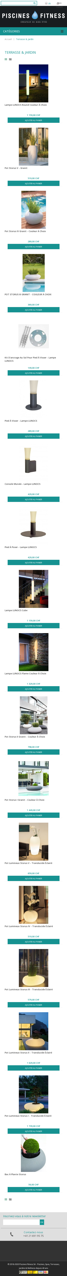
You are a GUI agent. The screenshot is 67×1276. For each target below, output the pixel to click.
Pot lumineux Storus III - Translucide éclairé (29, 989)
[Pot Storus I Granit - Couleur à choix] (33, 778)
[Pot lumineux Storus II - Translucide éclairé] (33, 1031)
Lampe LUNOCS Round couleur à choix (26, 104)
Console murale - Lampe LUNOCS (22, 483)
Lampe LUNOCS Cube (16, 610)
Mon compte (59, 5)
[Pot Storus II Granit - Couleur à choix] (33, 715)
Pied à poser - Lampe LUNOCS (21, 547)
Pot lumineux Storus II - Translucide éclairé (28, 1052)
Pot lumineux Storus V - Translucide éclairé (28, 863)
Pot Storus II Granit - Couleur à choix (25, 736)
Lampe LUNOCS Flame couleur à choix (25, 673)
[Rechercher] (34, 4)
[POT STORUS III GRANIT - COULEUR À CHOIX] (33, 273)
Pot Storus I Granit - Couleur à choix (24, 799)
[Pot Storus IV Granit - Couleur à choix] (33, 210)
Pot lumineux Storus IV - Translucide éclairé (29, 926)
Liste (10, 59)
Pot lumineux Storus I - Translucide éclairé (28, 1115)
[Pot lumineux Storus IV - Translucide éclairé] (33, 905)
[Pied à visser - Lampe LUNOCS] (33, 399)
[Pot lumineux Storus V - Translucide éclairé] (33, 842)
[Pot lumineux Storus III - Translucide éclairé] (33, 968)
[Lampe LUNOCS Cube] (33, 589)
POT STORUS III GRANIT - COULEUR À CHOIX (28, 294)
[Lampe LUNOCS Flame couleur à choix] (33, 652)
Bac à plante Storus (15, 1174)
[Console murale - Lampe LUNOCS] (33, 463)
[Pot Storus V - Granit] (33, 147)
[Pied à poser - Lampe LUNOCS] (33, 526)
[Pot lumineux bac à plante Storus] (33, 1094)
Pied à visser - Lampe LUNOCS (21, 420)
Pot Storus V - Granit (16, 168)
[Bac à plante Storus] (33, 1153)
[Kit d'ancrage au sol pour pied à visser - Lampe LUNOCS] (33, 336)
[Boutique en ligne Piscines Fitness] (33, 12)
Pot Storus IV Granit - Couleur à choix (25, 231)
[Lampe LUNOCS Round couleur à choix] (33, 83)
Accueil (8, 39)
